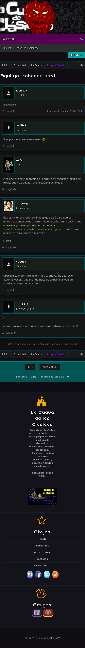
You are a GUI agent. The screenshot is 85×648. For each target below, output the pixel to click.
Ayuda (33, 376)
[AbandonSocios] (37, 616)
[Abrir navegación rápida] (81, 65)
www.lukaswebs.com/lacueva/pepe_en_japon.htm (35, 229)
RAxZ (25, 304)
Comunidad (42, 545)
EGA (29, 366)
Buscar (7, 47)
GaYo (19, 160)
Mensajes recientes (27, 47)
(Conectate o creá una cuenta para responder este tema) (42, 344)
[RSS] (55, 577)
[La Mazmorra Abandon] (48, 616)
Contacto (21, 376)
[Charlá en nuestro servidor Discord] (29, 577)
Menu (10, 39)
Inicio (42, 539)
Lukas (24, 203)
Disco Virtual (43, 552)
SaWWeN (21, 125)
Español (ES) (49, 366)
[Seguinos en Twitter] (46, 577)
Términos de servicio (51, 376)
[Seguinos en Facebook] (38, 577)
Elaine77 (21, 90)
